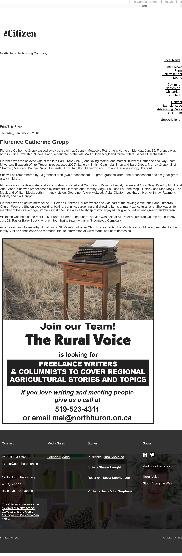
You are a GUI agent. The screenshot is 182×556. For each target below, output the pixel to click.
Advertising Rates (169, 109)
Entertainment (172, 74)
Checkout (175, 1)
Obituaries (173, 91)
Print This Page (11, 126)
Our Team (175, 113)
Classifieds (172, 88)
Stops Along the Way (157, 483)
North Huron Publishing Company (23, 53)
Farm (178, 70)
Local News (172, 60)
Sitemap (154, 1)
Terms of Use (4, 538)
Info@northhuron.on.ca (22, 463)
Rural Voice (151, 476)
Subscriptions (170, 119)
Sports (177, 77)
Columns (174, 84)
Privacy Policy (15, 538)
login (164, 1)
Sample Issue (172, 105)
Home (131, 1)
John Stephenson (123, 491)
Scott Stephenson (116, 477)
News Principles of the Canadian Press (20, 515)
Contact (142, 1)
